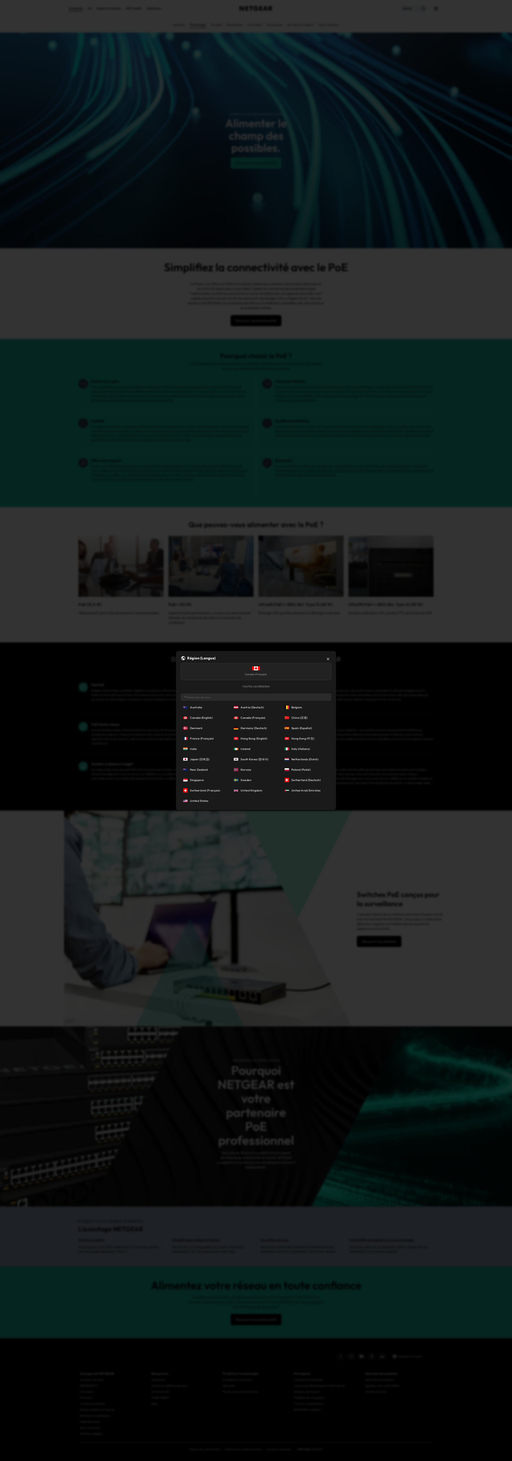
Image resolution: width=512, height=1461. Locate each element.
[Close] (328, 659)
